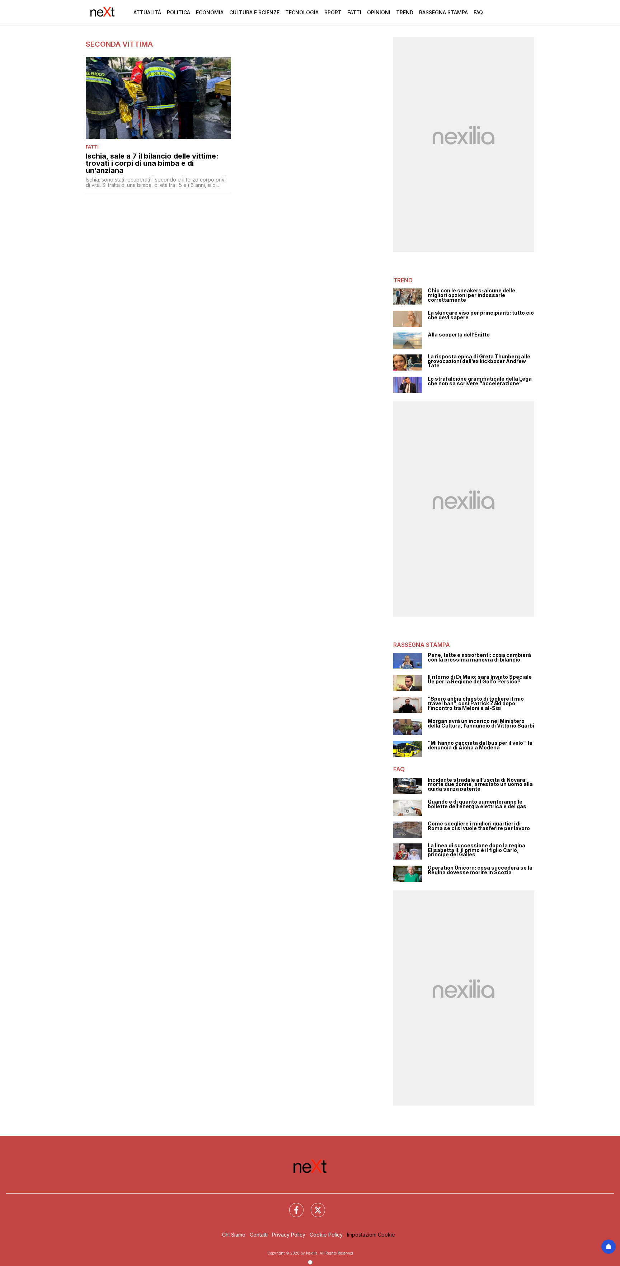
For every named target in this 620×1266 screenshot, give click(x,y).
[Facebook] (292, 1206)
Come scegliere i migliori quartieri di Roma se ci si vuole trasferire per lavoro (479, 826)
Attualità (147, 12)
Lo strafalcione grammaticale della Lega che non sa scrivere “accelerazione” (480, 381)
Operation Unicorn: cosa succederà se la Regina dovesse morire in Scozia (480, 870)
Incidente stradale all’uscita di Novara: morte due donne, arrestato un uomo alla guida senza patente (480, 784)
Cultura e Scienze (254, 12)
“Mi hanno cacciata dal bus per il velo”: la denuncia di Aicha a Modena (480, 745)
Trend (404, 12)
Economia (210, 12)
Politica (178, 12)
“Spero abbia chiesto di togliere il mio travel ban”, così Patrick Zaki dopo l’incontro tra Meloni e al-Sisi (476, 703)
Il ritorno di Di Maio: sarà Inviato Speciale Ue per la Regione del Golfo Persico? (480, 679)
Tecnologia (302, 12)
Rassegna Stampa (443, 12)
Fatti (354, 12)
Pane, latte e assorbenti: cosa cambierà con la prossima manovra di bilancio (479, 657)
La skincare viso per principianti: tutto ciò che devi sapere (481, 315)
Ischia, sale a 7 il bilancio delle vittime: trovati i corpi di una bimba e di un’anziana (152, 163)
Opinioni (378, 12)
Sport (333, 12)
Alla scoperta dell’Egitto (459, 335)
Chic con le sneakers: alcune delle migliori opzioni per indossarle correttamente (471, 295)
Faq (478, 12)
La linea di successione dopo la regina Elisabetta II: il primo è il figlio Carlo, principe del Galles (476, 850)
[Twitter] (313, 1206)
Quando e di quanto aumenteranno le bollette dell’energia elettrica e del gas (477, 804)
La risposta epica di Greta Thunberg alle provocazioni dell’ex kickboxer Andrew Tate (479, 361)
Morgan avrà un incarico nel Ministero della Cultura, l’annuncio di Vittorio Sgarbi (481, 723)
